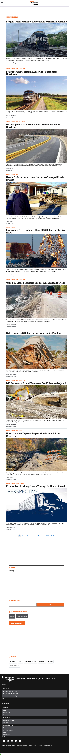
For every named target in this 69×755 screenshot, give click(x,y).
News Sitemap (48, 745)
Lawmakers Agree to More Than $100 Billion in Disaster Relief (35, 231)
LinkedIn (16, 741)
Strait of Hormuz (30, 662)
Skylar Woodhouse (11, 374)
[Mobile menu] (2, 2)
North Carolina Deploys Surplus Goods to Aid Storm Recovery (33, 435)
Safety (17, 68)
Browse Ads (6, 712)
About (4, 684)
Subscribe (12, 616)
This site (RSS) (20, 741)
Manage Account (8, 730)
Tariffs (50, 662)
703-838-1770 (54, 679)
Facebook (4, 741)
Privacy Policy (32, 745)
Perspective (22, 483)
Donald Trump (14, 666)
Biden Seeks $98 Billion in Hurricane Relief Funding (33, 333)
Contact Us (5, 689)
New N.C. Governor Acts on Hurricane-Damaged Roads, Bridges (35, 178)
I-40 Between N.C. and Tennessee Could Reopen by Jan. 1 (36, 383)
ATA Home (6, 722)
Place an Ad (6, 715)
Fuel (20, 121)
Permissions (6, 734)
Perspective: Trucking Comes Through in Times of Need (35, 486)
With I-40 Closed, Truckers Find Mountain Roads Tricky (35, 283)
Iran (20, 662)
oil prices (42, 662)
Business (13, 68)
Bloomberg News (10, 274)
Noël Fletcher (10, 168)
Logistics (20, 68)
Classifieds (5, 708)
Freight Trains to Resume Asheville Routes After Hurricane (31, 73)
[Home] (34, 3)
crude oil (13, 662)
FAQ (4, 732)
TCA (24, 68)
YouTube (12, 741)
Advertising (5, 703)
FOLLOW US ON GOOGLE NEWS (16, 623)
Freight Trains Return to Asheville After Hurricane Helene (36, 21)
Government (8, 68)
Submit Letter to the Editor (10, 693)
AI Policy (40, 745)
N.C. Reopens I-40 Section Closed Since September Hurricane (33, 126)
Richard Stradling (11, 63)
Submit (50, 605)
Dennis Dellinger (10, 527)
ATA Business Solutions (9, 720)
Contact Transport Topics (10, 691)
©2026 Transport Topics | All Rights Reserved (14, 745)
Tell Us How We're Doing (10, 696)
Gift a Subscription (23, 616)
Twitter (8, 741)
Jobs (4, 710)
